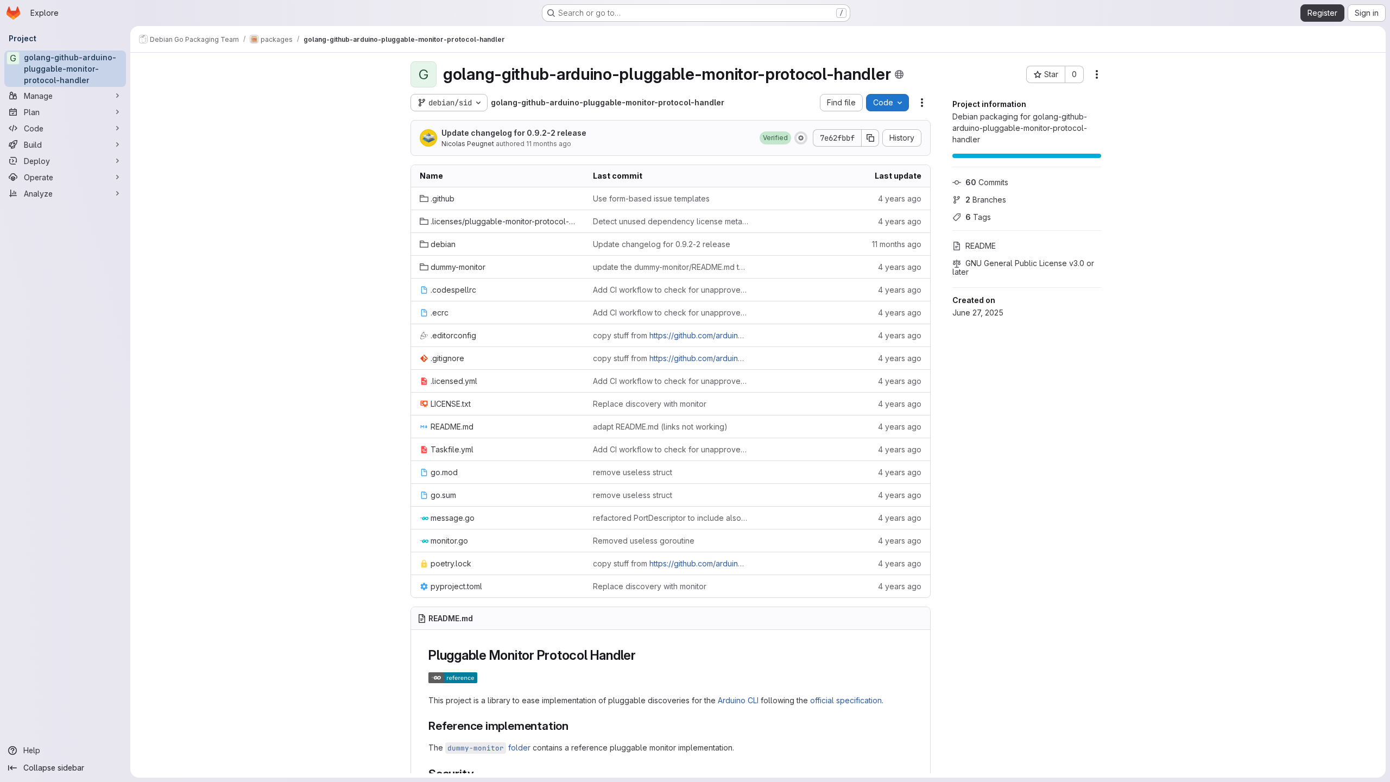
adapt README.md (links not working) (660, 426)
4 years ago (899, 198)
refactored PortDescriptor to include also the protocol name (671, 517)
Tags (978, 217)
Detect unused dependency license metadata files (671, 221)
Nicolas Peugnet (467, 144)
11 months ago (548, 144)
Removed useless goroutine (643, 540)
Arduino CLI (738, 700)
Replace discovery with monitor (649, 403)
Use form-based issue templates (651, 198)
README (980, 245)
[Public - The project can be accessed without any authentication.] (899, 74)
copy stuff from (671, 335)
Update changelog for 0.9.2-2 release (513, 132)
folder (488, 747)
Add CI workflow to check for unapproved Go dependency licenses (671, 289)
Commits (986, 182)
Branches (985, 199)
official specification (846, 700)
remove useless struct (632, 472)
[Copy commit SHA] (870, 138)
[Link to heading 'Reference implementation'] (574, 726)
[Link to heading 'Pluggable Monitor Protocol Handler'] (643, 655)
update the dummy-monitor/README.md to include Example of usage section (671, 267)
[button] (775, 137)
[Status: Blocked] (800, 137)
